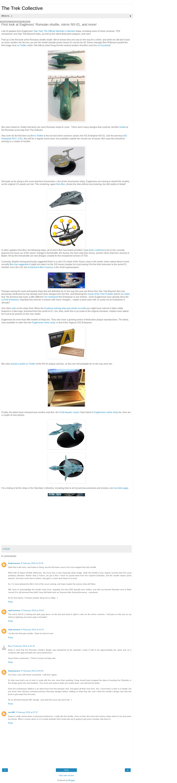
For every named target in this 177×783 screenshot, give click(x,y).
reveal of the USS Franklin (100, 294)
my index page (121, 488)
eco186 (11, 712)
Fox (10, 646)
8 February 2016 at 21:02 (32, 629)
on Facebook (103, 45)
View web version (66, 775)
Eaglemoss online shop (43, 322)
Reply (10, 602)
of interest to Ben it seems (40, 267)
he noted (125, 294)
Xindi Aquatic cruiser (69, 412)
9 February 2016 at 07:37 (27, 712)
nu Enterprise (10, 299)
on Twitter (21, 45)
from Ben (60, 184)
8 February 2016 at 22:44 (23, 646)
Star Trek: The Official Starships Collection (54, 31)
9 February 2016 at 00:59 (32, 671)
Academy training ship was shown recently (65, 308)
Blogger (71, 780)
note (14, 308)
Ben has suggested (19, 264)
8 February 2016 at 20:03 (32, 610)
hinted (123, 127)
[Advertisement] (66, 523)
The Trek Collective (22, 8)
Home (66, 770)
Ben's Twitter (37, 135)
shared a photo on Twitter (23, 364)
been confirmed (96, 250)
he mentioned (51, 297)
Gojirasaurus (14, 563)
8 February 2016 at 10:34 (32, 563)
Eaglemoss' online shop (106, 412)
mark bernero (14, 610)
